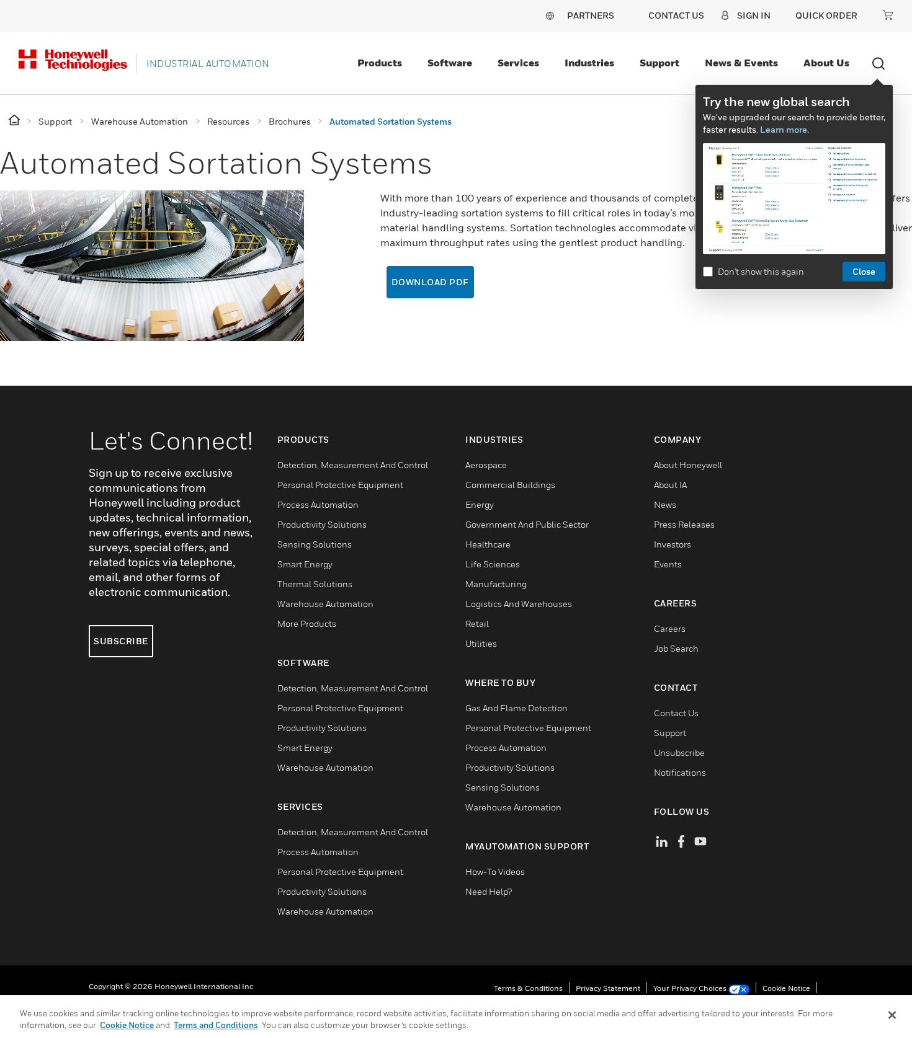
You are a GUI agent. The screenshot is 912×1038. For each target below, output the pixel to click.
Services (518, 62)
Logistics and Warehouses (518, 603)
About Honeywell (688, 464)
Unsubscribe (679, 752)
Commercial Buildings (510, 484)
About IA (670, 484)
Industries (589, 62)
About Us (826, 62)
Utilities (481, 643)
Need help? (488, 891)
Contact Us (676, 713)
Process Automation (318, 504)
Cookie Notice (786, 988)
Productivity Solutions (322, 524)
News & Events (741, 62)
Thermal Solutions (314, 584)
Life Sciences (492, 564)
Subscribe (121, 641)
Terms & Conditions (528, 988)
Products (379, 62)
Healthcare (488, 544)
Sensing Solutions (314, 544)
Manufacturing (496, 584)
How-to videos (495, 871)
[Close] (892, 1015)
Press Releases (684, 524)
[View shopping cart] (887, 14)
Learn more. (784, 129)
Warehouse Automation (325, 603)
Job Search (676, 648)
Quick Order (826, 15)
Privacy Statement (608, 988)
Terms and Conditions (216, 1025)
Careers (670, 628)
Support (659, 62)
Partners (590, 15)
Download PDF (430, 282)
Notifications (680, 772)
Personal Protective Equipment (340, 484)
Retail (477, 623)
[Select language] (550, 15)
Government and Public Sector (527, 524)
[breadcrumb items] (15, 120)
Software (449, 62)
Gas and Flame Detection (516, 708)
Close (863, 271)
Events (668, 564)
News (665, 504)
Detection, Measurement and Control (352, 464)
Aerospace (486, 464)
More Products (306, 623)
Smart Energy (305, 564)
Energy (479, 504)
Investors (672, 544)
